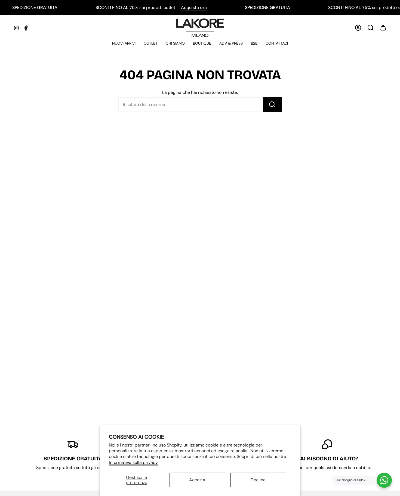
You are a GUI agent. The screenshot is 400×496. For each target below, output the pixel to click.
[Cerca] (272, 104)
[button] (124, 43)
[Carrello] (383, 27)
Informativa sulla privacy (133, 462)
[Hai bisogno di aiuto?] (384, 480)
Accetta (197, 480)
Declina (258, 480)
